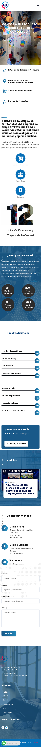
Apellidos (4, 585)
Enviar (10, 633)
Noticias (6, 708)
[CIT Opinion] (5, 5)
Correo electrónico (8, 596)
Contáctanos (7, 713)
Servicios (6, 700)
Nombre (4, 574)
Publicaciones (8, 704)
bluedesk (35, 742)
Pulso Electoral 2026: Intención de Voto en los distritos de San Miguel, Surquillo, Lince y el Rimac (19, 489)
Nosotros (6, 696)
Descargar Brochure (17, 444)
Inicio (5, 692)
